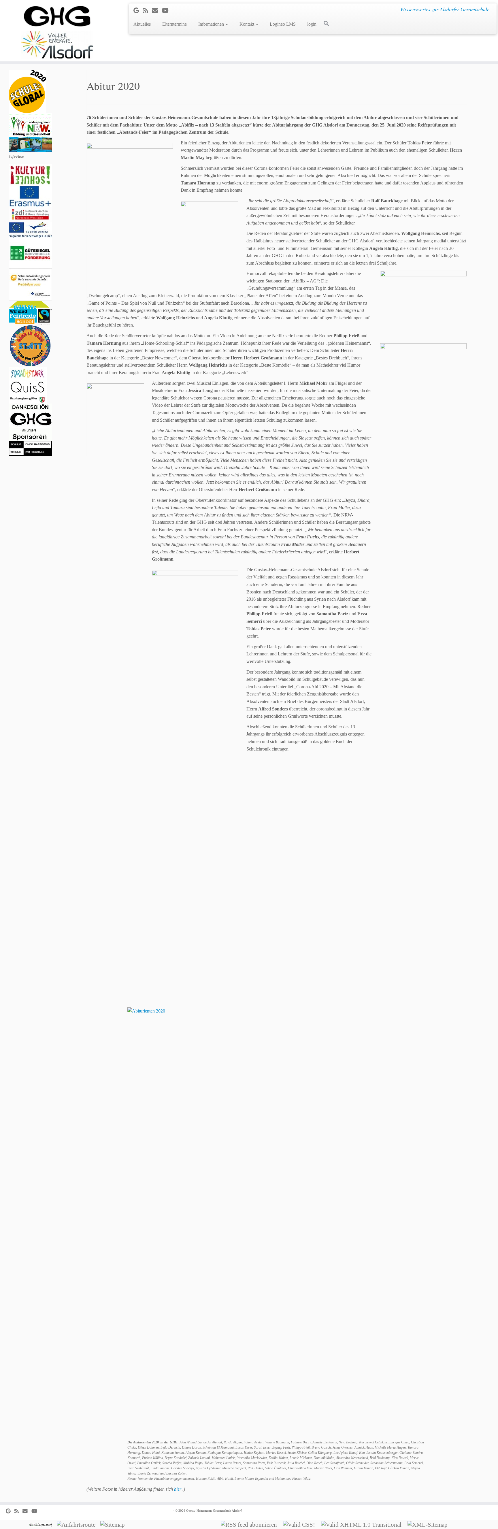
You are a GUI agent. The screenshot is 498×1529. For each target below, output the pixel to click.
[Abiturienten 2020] (276, 1223)
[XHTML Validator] (363, 1524)
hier (177, 1489)
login (311, 24)
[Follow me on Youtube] (167, 10)
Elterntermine (174, 24)
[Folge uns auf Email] (157, 10)
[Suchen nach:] (327, 23)
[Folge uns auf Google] (138, 10)
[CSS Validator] (301, 1524)
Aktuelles (142, 24)
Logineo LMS (283, 24)
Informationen (211, 24)
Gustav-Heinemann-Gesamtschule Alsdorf (214, 1510)
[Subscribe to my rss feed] (147, 10)
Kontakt (247, 24)
